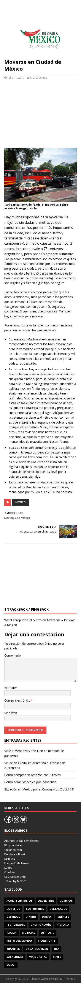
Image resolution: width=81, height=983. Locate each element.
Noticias (28, 933)
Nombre (10, 688)
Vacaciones (14, 957)
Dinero (31, 917)
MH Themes (67, 979)
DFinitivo (9, 858)
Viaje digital (38, 957)
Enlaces (63, 917)
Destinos (13, 917)
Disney (47, 917)
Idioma (11, 933)
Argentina (46, 900)
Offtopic (47, 933)
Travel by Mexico (15, 881)
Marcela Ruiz (38, 77)
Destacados (58, 909)
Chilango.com (13, 850)
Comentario (12, 655)
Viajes (57, 957)
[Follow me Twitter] (23, 822)
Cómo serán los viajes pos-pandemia (30, 782)
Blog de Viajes (13, 845)
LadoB (8, 868)
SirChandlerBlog (14, 877)
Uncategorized (36, 949)
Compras (66, 900)
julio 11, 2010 (16, 77)
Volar (10, 965)
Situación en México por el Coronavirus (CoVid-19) (39, 789)
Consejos (13, 909)
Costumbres (35, 909)
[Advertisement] (40, 112)
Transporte (47, 941)
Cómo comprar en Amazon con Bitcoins (32, 775)
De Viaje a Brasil (14, 854)
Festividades (15, 925)
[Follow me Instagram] (16, 822)
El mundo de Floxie (16, 863)
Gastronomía (41, 925)
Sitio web (10, 713)
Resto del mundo (19, 941)
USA (56, 949)
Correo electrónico (17, 700)
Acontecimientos (19, 900)
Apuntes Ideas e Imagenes (21, 841)
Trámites (13, 949)
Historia (63, 925)
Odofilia (9, 872)
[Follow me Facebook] (8, 822)
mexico (20, 502)
